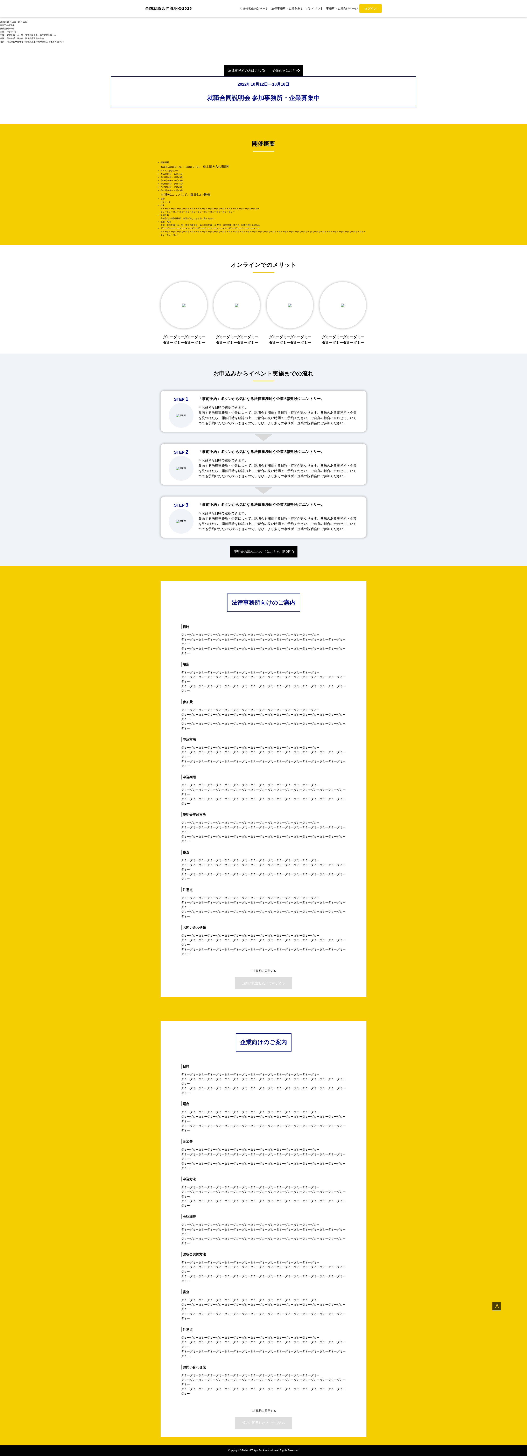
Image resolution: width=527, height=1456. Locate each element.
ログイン (370, 8)
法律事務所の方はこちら (246, 70)
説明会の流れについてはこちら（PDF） (263, 551)
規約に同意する (266, 970)
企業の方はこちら (286, 70)
